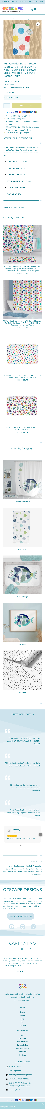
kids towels (22, 549)
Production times (16, 168)
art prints (22, 644)
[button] (38, 24)
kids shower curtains (22, 502)
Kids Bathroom (19, 866)
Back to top (36, 861)
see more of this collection (17, 138)
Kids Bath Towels (32, 866)
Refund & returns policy (19, 181)
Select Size (8, 92)
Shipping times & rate (17, 174)
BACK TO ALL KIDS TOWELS (14, 207)
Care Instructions (16, 187)
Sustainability (14, 194)
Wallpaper (22, 692)
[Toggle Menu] (40, 9)
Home (10, 866)
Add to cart (26, 105)
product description (17, 161)
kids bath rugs (22, 597)
